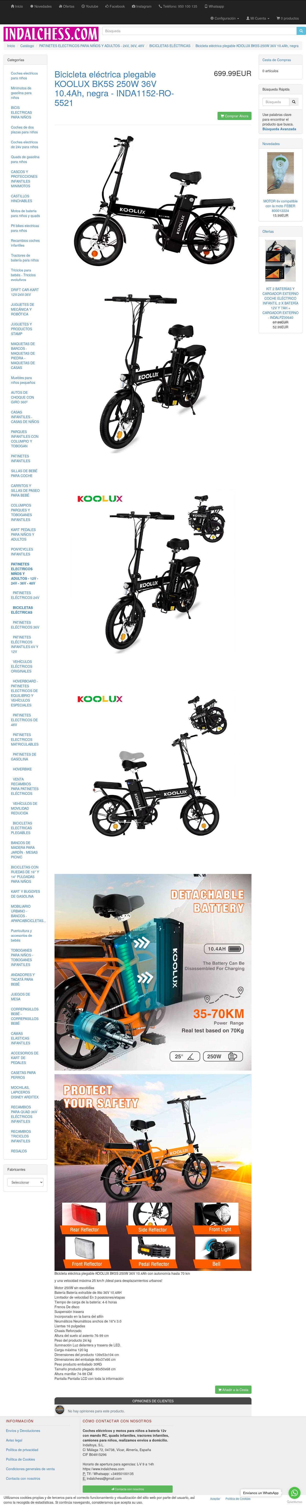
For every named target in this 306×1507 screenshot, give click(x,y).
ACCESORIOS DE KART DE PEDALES (24, 1058)
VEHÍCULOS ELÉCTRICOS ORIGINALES (21, 666)
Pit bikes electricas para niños (25, 228)
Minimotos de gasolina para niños (21, 93)
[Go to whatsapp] (295, 1493)
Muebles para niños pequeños (23, 380)
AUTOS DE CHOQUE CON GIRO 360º (22, 397)
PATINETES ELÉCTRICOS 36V (25, 624)
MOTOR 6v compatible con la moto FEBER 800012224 (280, 206)
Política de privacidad (22, 1449)
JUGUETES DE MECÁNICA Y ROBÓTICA (22, 309)
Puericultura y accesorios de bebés (21, 935)
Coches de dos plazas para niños (24, 129)
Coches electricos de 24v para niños (24, 144)
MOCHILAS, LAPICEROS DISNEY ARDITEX (24, 1092)
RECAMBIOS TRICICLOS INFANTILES (21, 1136)
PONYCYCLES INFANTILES (22, 551)
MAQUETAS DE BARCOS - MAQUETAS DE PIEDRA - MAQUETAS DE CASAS (23, 355)
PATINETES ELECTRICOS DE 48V (24, 720)
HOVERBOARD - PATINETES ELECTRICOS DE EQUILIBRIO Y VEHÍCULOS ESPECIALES (24, 693)
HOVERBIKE (21, 769)
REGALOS (19, 1151)
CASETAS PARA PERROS (23, 1075)
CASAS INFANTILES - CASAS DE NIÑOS (25, 417)
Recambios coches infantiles (25, 243)
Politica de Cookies (238, 1498)
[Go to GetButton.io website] (294, 1502)
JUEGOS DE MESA (20, 996)
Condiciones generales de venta (30, 1468)
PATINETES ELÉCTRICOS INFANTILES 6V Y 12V (24, 644)
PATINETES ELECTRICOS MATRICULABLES (24, 739)
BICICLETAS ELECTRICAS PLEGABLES (21, 828)
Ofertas (268, 231)
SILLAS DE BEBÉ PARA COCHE (24, 473)
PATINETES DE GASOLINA (23, 756)
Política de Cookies (20, 1459)
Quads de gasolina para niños (25, 159)
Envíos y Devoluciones (23, 1430)
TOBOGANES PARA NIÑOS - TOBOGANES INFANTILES (22, 957)
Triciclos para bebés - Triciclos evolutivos (23, 275)
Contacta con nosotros (23, 1478)
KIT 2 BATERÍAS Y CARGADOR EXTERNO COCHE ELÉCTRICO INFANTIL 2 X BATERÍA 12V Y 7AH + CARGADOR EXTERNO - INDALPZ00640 (280, 303)
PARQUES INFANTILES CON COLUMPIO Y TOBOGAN (24, 438)
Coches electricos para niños (24, 75)
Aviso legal (14, 1440)
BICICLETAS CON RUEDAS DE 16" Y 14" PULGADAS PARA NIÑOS (25, 874)
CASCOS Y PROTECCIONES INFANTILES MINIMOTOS (24, 178)
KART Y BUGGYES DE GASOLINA (25, 894)
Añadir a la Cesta (234, 1389)
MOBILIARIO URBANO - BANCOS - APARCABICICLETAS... (27, 913)
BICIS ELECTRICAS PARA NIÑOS (21, 112)
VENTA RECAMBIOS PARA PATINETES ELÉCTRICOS (24, 786)
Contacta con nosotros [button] (129, 1489)
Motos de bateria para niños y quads (25, 213)
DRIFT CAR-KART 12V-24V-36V (25, 292)
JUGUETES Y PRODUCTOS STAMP (21, 329)
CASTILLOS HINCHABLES (21, 198)
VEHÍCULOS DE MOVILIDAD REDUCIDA (24, 808)
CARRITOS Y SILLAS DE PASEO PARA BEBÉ (25, 490)
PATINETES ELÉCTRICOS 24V (25, 595)
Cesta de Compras (276, 59)
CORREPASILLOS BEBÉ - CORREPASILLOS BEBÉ (24, 1016)
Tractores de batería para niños (25, 257)
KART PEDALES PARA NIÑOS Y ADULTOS (23, 534)
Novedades (271, 143)
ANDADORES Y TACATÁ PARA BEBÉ (23, 979)
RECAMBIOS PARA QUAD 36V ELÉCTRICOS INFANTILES (24, 1114)
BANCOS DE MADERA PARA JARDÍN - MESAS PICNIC (24, 849)
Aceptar (215, 1498)
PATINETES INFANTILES (20, 458)
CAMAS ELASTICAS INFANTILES (20, 1038)
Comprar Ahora (236, 116)
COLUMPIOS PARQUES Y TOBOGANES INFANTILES (21, 512)
